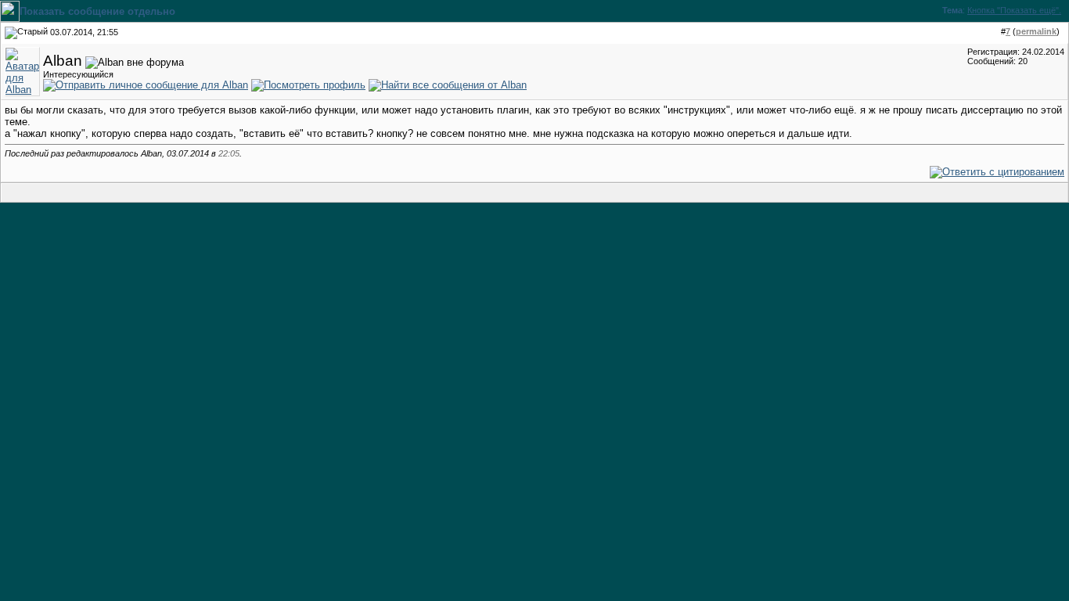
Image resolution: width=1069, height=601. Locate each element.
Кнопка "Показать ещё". (1014, 10)
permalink (1036, 31)
